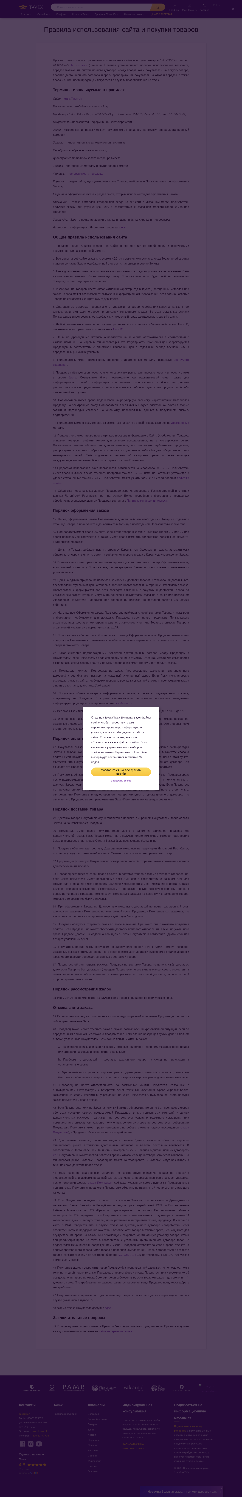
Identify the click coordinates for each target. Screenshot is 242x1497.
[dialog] (121, 748)
